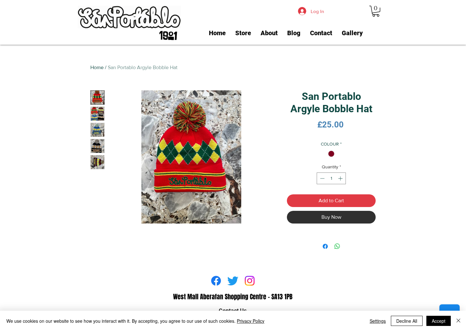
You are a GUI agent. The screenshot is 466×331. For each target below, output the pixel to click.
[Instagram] (249, 280)
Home (97, 67)
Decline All (406, 321)
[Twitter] (232, 280)
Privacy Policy (250, 321)
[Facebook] (216, 280)
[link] (375, 11)
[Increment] (341, 178)
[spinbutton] (331, 178)
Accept (438, 321)
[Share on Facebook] (325, 246)
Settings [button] (378, 321)
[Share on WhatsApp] (337, 246)
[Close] (458, 321)
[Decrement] (322, 178)
